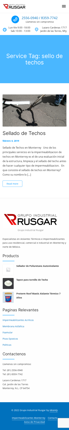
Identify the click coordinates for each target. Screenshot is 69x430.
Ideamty (54, 410)
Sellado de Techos (24, 133)
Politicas (7, 344)
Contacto (52, 417)
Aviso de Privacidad (34, 421)
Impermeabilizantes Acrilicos (18, 320)
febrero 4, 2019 (11, 140)
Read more (12, 183)
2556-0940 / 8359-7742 (40, 18)
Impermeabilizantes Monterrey (28, 417)
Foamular (8, 332)
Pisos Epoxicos (10, 338)
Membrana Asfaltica (13, 326)
